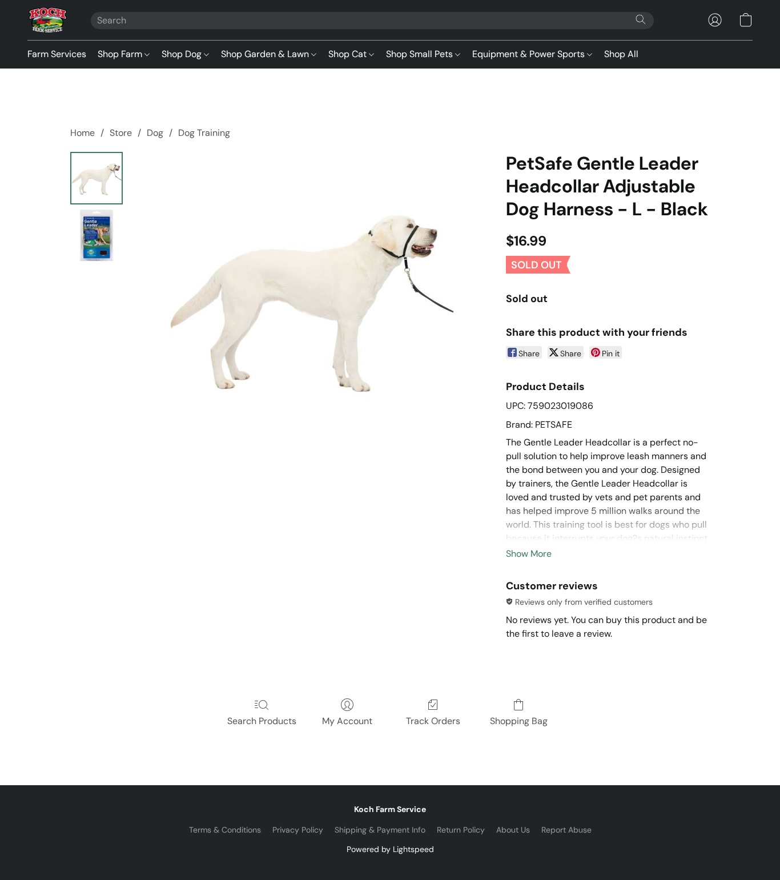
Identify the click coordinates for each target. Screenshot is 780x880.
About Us (513, 830)
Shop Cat (348, 54)
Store (121, 133)
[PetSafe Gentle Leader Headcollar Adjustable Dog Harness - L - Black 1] (96, 235)
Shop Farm (121, 54)
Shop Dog (183, 54)
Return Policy (461, 830)
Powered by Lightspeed (390, 849)
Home (82, 133)
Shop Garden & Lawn (266, 54)
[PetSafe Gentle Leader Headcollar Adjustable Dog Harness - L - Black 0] (96, 178)
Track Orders (433, 721)
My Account (347, 721)
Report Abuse (566, 830)
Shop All (621, 54)
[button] (47, 20)
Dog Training (204, 133)
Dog (155, 133)
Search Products (261, 721)
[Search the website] (640, 19)
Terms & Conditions (225, 830)
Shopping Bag (519, 721)
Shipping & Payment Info (380, 830)
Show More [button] (529, 554)
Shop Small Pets (420, 54)
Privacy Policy (297, 830)
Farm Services (56, 54)
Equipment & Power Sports (529, 54)
